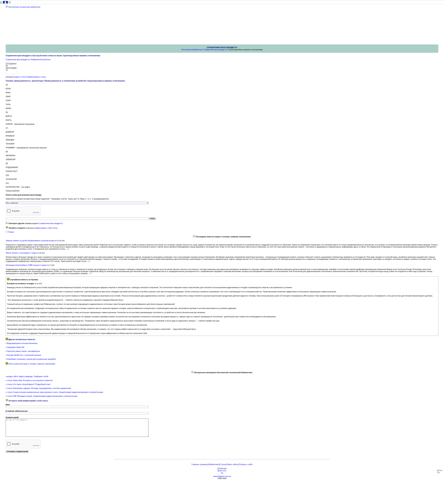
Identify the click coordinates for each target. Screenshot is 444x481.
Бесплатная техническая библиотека (24, 7)
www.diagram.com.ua (222, 476)
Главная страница (199, 464)
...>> (67, 249)
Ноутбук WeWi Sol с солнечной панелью (24, 355)
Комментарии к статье (36, 77)
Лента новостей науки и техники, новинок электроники (31, 364)
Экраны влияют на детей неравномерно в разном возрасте (31, 241)
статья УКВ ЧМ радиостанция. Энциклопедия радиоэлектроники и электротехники (42, 396)
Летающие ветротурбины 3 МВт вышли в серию (26, 265)
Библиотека (213, 464)
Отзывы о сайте (246, 464)
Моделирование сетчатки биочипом (22, 343)
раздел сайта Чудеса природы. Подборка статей (27, 376)
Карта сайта (232, 464)
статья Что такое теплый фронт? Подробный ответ (29, 384)
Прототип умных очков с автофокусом (23, 351)
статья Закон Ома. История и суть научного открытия (29, 380)
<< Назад (10, 232)
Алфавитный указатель (41, 60)
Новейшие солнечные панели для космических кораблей (31, 359)
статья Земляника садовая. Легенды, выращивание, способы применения (39, 388)
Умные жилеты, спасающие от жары (21, 253)
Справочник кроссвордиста (215, 50)
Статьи (223, 464)
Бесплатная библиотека (191, 50)
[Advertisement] (75, 26)
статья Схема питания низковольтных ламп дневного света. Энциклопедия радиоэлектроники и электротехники (55, 392)
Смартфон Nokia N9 (15, 347)
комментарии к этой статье (45, 228)
